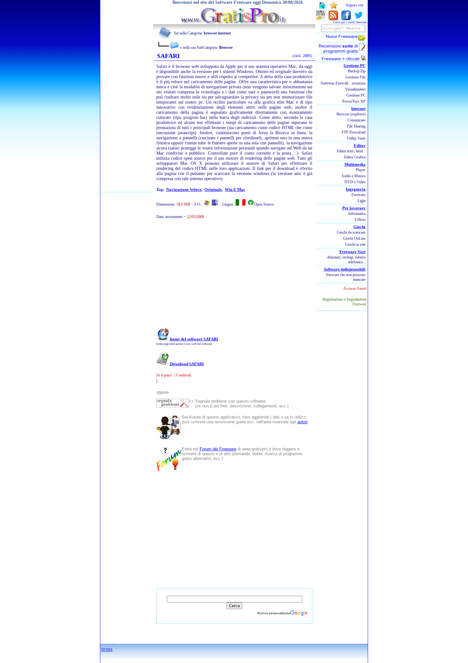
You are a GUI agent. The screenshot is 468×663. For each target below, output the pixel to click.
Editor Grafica (354, 157)
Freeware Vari (352, 251)
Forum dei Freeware (218, 449)
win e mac (235, 189)
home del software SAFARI (193, 339)
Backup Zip (356, 71)
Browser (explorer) (351, 114)
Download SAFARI (186, 363)
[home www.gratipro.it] (234, 22)
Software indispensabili (344, 269)
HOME (107, 649)
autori (302, 421)
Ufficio (360, 219)
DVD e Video (354, 182)
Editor (359, 145)
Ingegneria (355, 189)
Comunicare (356, 120)
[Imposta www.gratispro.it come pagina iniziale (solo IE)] (322, 8)
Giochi (359, 226)
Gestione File (355, 77)
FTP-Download (353, 132)
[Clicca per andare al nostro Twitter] (358, 18)
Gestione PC (354, 65)
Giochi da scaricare (351, 232)
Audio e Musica (353, 176)
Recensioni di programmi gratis (338, 48)
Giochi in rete (355, 244)
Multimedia (354, 164)
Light (361, 201)
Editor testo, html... (351, 151)
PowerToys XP (353, 101)
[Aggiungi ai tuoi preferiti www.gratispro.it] (334, 7)
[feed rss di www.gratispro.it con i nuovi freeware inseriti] (333, 18)
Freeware (358, 195)
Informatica (356, 213)
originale (213, 189)
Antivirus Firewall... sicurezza (342, 83)
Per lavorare (353, 208)
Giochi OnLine (354, 238)
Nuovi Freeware (342, 36)
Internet (358, 108)
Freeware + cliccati (341, 58)
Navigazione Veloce (184, 189)
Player (360, 170)
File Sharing (356, 126)
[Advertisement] (127, 96)
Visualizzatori (355, 89)
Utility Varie (356, 138)
